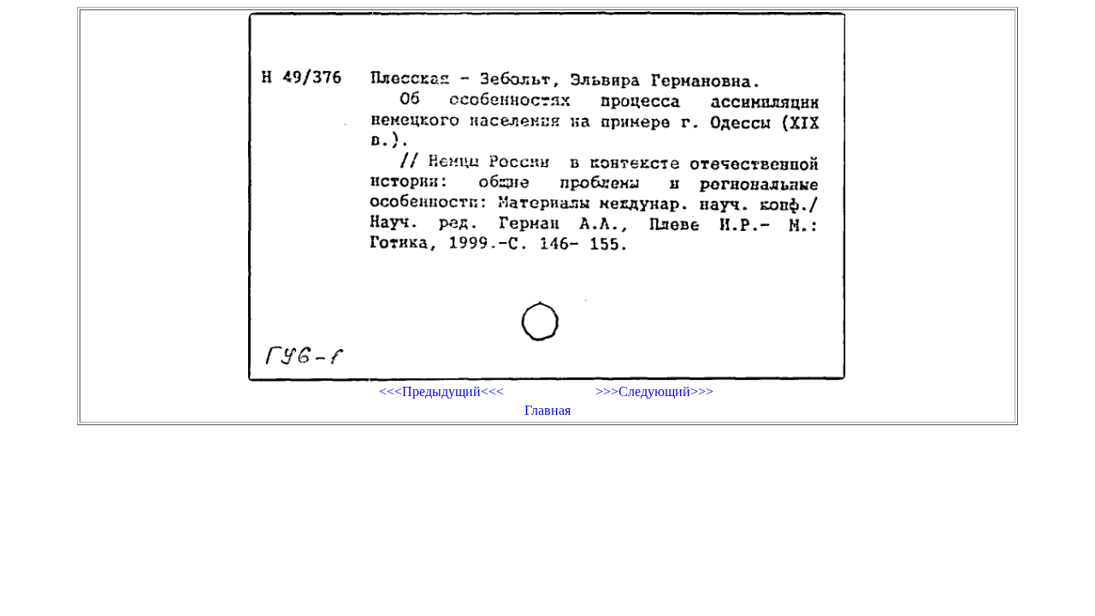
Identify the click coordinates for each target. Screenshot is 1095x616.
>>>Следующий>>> (654, 391)
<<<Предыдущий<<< (441, 391)
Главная (547, 410)
